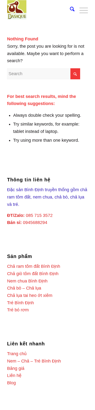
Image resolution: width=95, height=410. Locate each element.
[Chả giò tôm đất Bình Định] (39, 10)
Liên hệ (14, 375)
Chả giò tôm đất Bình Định (32, 273)
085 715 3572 (39, 215)
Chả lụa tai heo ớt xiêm (29, 295)
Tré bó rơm (18, 309)
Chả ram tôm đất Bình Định (33, 266)
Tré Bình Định (20, 302)
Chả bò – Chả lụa (24, 288)
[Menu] (81, 10)
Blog (11, 382)
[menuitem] (70, 10)
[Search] (70, 10)
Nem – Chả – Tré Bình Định (34, 361)
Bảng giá (15, 368)
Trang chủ (17, 353)
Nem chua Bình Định (27, 281)
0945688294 (35, 222)
